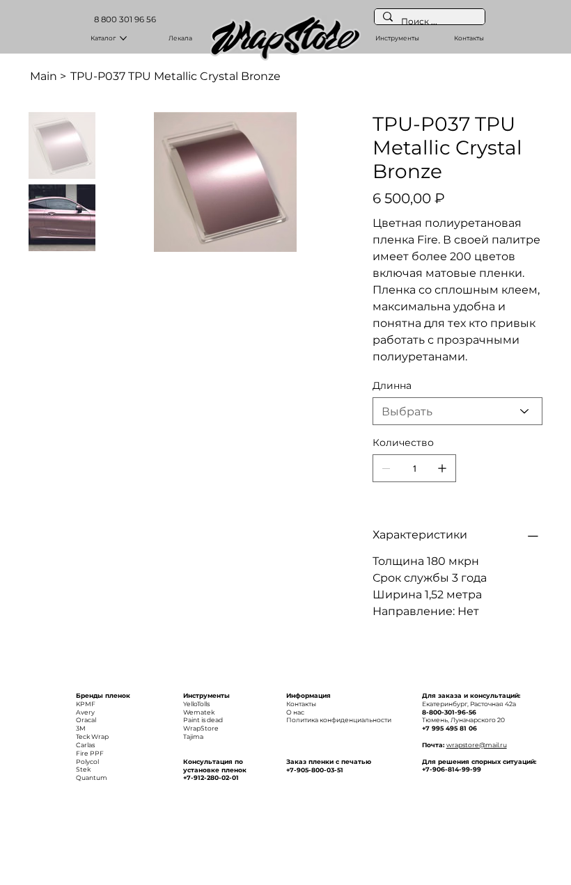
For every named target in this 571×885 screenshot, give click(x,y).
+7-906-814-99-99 (451, 769)
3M (81, 728)
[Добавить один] (442, 468)
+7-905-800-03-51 (314, 770)
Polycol (87, 761)
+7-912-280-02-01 (211, 777)
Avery (85, 712)
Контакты (301, 704)
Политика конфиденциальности (338, 720)
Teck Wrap (92, 736)
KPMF (85, 704)
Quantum (91, 777)
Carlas (85, 745)
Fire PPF (90, 753)
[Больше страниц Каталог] (123, 38)
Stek (83, 769)
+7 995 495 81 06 (449, 728)
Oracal (86, 720)
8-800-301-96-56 (449, 712)
